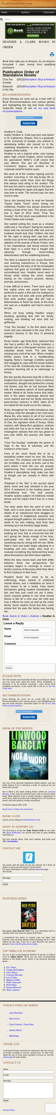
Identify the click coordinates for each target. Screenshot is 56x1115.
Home (4, 12)
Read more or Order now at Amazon (17, 809)
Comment (10, 643)
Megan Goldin (13, 980)
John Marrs (11, 972)
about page (8, 1057)
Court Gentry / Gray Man (21, 1024)
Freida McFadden (15, 970)
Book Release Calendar (13, 18)
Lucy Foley (11, 977)
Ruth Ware (11, 985)
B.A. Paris (11, 967)
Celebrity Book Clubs (31, 820)
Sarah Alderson (13, 987)
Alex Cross (14, 1018)
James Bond (15, 1030)
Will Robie (14, 1036)
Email (7, 636)
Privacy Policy (9, 1110)
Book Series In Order (15, 616)
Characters (49, 12)
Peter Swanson (13, 982)
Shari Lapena (12, 990)
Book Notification (14, 833)
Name (7, 628)
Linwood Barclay (14, 975)
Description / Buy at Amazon (39, 79)
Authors (25, 12)
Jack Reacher (16, 1013)
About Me (39, 869)
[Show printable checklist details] (52, 54)
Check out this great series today (23, 944)
